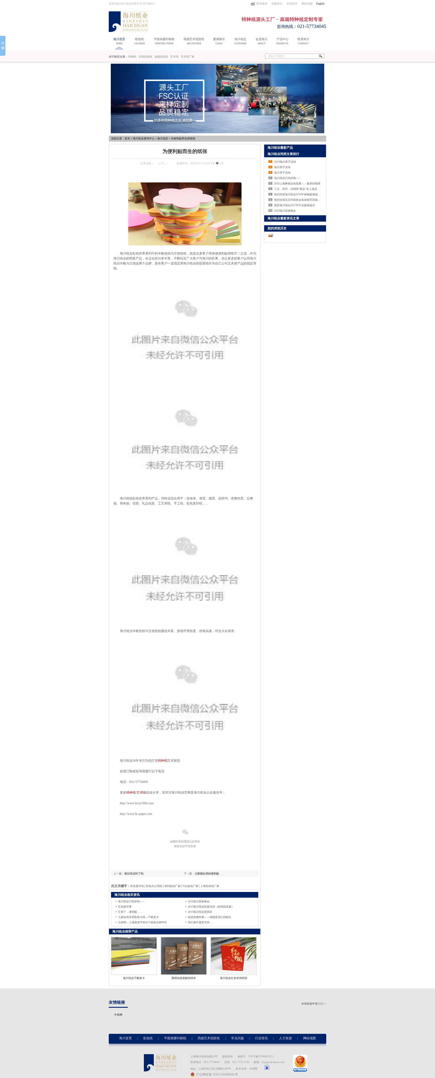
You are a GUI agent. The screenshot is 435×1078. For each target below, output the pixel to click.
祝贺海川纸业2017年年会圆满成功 (294, 205)
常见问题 (237, 1038)
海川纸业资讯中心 (144, 138)
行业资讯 (261, 1038)
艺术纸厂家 (187, 56)
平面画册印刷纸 (164, 41)
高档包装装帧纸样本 (184, 978)
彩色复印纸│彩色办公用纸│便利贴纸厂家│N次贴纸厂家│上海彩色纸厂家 (174, 886)
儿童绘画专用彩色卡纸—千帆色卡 (138, 917)
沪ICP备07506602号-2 (261, 1056)
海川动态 (240, 41)
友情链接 (117, 1002)
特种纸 (132, 56)
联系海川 (303, 41)
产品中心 (282, 41)
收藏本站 (277, 3)
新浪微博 (262, 3)
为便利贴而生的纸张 (183, 138)
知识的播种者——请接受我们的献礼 (209, 917)
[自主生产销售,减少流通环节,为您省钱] (217, 98)
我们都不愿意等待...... (201, 922)
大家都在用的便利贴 (207, 873)
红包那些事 (125, 906)
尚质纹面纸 (145, 56)
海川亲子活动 (282, 167)
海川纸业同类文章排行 (283, 154)
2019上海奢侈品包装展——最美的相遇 (297, 183)
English (320, 3)
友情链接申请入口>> (313, 1003)
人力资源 (285, 1038)
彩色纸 (139, 41)
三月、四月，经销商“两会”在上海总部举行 (299, 189)
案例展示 (219, 41)
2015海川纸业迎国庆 (200, 911)
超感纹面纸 (161, 56)
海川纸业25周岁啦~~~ (131, 901)
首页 (127, 138)
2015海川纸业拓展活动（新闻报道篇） (211, 906)
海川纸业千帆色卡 (134, 978)
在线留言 (292, 3)
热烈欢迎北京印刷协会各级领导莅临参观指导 (301, 199)
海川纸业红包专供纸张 (233, 978)
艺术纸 (174, 56)
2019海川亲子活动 (285, 161)
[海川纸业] (130, 29)
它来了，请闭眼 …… (130, 911)
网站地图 (307, 3)
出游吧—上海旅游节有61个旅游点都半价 (142, 922)
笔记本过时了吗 (133, 873)
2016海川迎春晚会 (199, 901)
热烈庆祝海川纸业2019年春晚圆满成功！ (298, 194)
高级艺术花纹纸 (194, 41)
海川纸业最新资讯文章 (283, 218)
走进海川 (261, 41)
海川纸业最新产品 (280, 147)
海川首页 (119, 41)
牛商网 (118, 1014)
